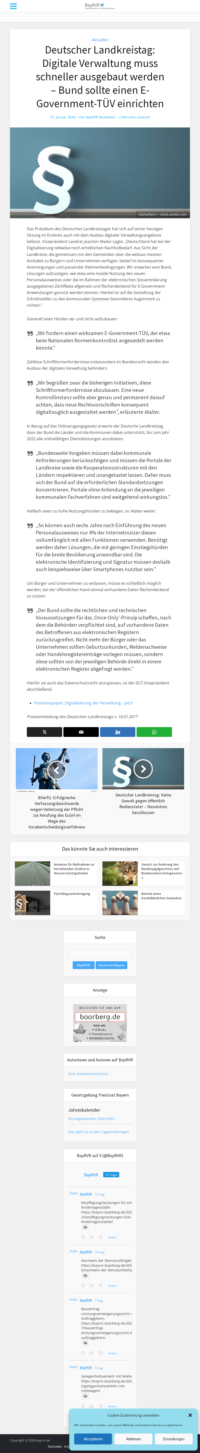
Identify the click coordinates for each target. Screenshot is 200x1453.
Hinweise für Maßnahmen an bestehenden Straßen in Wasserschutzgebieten (74, 868)
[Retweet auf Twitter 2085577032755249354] (92, 1353)
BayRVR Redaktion (100, 117)
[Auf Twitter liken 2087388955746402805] (102, 1237)
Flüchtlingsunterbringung (72, 893)
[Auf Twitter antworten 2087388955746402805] (84, 1237)
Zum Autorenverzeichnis (88, 1073)
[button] (190, 1415)
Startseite (55, 1446)
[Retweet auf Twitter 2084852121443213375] (92, 1406)
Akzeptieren (93, 1439)
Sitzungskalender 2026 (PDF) (91, 1118)
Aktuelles (100, 39)
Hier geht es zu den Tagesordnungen (98, 1131)
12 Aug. (100, 1194)
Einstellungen (173, 1439)
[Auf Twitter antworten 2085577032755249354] (84, 1353)
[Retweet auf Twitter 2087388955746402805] (92, 1237)
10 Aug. (100, 1252)
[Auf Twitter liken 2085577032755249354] (102, 1353)
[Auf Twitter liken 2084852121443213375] (102, 1406)
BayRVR (86, 1194)
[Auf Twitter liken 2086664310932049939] (102, 1286)
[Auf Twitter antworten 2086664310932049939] (84, 1286)
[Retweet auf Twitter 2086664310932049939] (92, 1286)
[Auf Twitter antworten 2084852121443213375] (84, 1406)
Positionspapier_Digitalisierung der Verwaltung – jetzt (83, 703)
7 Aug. (99, 1300)
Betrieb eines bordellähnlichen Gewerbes (161, 895)
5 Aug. (99, 1368)
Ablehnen (133, 1439)
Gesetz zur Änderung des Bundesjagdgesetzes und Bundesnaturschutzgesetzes (161, 871)
